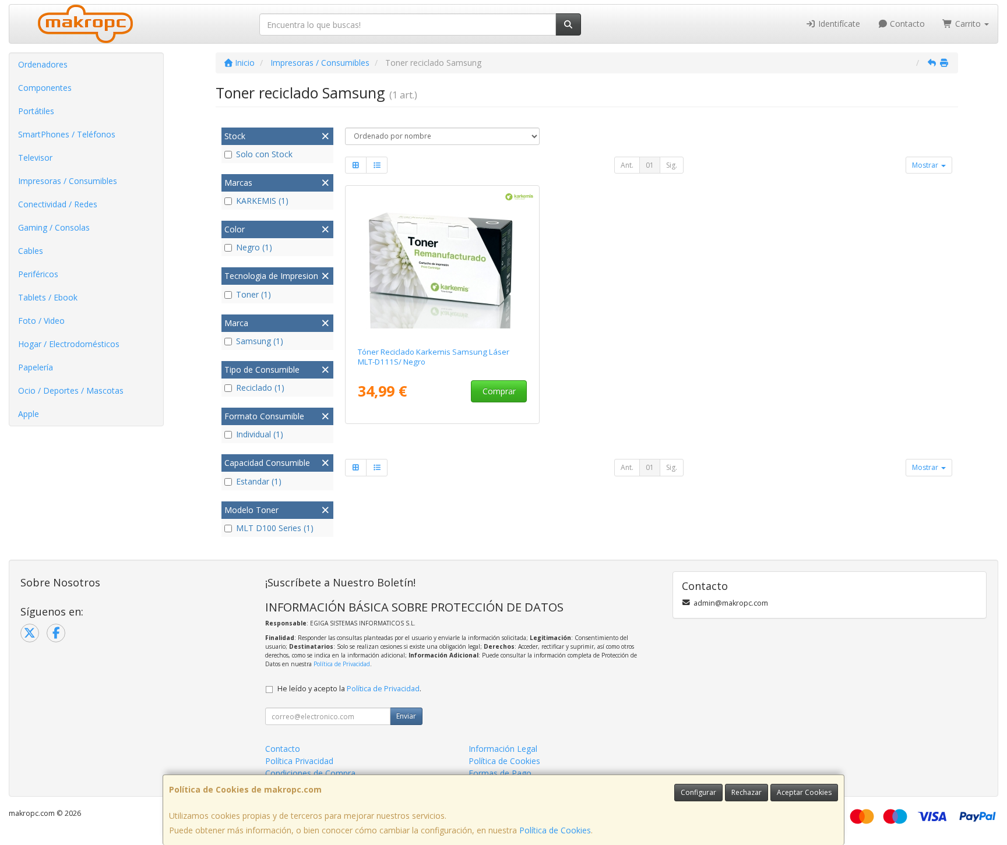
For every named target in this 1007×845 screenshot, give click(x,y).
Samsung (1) (259, 341)
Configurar (698, 792)
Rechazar (746, 792)
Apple (28, 413)
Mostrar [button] (926, 165)
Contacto (906, 23)
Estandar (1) (258, 481)
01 (650, 165)
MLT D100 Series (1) (275, 527)
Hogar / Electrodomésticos (68, 343)
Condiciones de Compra (310, 773)
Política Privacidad (299, 760)
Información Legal (503, 748)
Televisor (35, 157)
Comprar (499, 391)
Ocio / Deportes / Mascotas (71, 390)
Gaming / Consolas (54, 227)
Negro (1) (254, 247)
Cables (30, 250)
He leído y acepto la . (349, 689)
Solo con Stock (264, 154)
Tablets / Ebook (48, 297)
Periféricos (38, 274)
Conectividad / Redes (57, 204)
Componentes (45, 87)
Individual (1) (259, 434)
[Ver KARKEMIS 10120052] (442, 263)
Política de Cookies (555, 830)
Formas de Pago (500, 773)
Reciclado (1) (260, 387)
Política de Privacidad (342, 664)
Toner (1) (253, 294)
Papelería (35, 367)
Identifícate (838, 23)
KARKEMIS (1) (262, 200)
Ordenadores (43, 64)
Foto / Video (41, 320)
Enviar (406, 716)
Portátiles (36, 110)
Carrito (968, 23)
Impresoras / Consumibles (67, 180)
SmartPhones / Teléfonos (66, 134)
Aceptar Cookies (804, 792)
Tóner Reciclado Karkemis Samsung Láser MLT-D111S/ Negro (433, 357)
